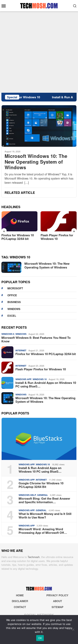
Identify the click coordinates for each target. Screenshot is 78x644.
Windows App (23, 379)
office (12, 295)
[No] (73, 629)
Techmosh (34, 557)
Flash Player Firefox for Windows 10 (57, 236)
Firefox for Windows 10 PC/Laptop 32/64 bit (17, 236)
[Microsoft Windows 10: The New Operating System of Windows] (39, 126)
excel (11, 316)
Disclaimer (20, 601)
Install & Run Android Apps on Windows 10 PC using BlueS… (45, 384)
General (42, 494)
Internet (20, 350)
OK (40, 638)
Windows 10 (40, 379)
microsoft (15, 288)
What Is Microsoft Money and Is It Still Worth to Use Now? (45, 515)
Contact (20, 607)
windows (13, 309)
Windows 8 (7, 333)
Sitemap (57, 607)
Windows (20, 333)
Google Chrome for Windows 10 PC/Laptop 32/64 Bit (41, 485)
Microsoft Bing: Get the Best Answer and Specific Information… (44, 500)
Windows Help (27, 494)
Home (20, 595)
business (14, 302)
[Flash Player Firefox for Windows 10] (59, 221)
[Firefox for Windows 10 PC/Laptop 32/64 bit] (19, 221)
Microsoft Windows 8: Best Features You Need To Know (36, 339)
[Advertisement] (39, 52)
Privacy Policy (57, 595)
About (57, 601)
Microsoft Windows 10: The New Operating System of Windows (36, 161)
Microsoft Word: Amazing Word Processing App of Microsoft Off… (43, 530)
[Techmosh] (39, 5)
